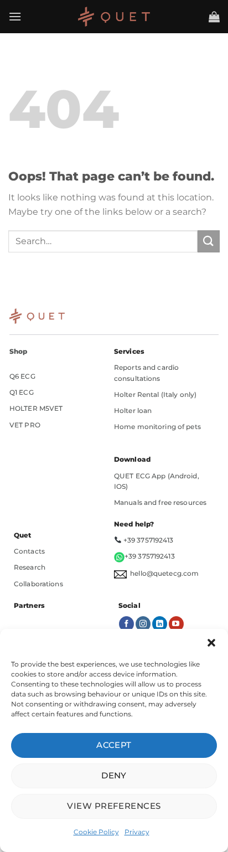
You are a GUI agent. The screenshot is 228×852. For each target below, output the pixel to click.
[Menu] (15, 16)
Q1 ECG (21, 392)
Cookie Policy (96, 832)
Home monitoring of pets (157, 426)
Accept (114, 745)
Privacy (137, 832)
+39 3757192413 (148, 540)
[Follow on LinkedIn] (159, 624)
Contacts (29, 551)
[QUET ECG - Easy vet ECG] (114, 17)
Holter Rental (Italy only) (155, 394)
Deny (114, 775)
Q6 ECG (22, 376)
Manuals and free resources (160, 502)
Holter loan (133, 410)
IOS (120, 486)
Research (29, 567)
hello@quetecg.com (163, 573)
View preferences (113, 806)
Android (184, 476)
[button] (211, 642)
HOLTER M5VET (36, 408)
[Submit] (209, 241)
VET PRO (24, 425)
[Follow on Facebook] (126, 624)
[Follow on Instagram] (143, 624)
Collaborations (38, 584)
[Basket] (214, 16)
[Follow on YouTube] (176, 624)
